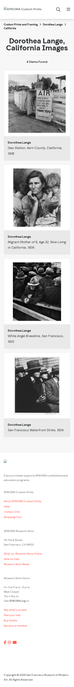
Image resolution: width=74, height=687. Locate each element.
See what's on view (15, 610)
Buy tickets (10, 620)
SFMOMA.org (17, 601)
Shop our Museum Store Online (23, 554)
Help (7, 507)
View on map (11, 559)
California (10, 28)
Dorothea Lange (53, 25)
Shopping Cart (13, 517)
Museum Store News (16, 564)
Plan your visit (12, 615)
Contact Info (12, 512)
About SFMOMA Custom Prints (22, 501)
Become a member (16, 626)
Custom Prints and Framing (21, 25)
